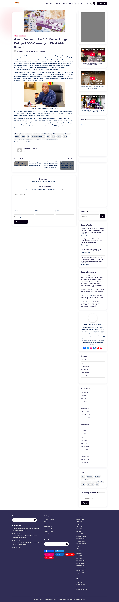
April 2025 (84, 440)
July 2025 (83, 430)
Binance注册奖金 (85, 276)
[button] (102, 3)
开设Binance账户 (85, 289)
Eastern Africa (85, 369)
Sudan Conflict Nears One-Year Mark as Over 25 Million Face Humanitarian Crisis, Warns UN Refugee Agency (92, 230)
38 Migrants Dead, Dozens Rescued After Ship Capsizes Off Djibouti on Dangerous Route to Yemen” (92, 240)
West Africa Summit (19, 139)
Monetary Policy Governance (38, 136)
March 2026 (84, 405)
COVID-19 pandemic (46, 133)
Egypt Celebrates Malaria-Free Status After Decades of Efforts (91, 250)
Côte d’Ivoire (36, 133)
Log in (80, 582)
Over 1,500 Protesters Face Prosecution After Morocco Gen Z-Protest (92, 291)
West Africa (22, 35)
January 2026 (85, 411)
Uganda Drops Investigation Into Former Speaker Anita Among (25, 536)
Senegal (65, 136)
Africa (21, 133)
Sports (83, 484)
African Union (90, 476)
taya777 (83, 301)
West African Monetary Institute (50, 139)
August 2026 (84, 392)
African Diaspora (85, 360)
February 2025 (85, 446)
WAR (97, 484)
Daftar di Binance (86, 295)
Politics (59, 136)
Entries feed (81, 584)
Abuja (16, 133)
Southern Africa (85, 376)
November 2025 (85, 418)
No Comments (41, 51)
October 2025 (85, 421)
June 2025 (84, 434)
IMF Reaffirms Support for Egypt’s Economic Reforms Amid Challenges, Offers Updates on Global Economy (92, 259)
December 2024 (85, 453)
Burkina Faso (28, 133)
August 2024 (84, 462)
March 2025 (84, 443)
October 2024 (85, 459)
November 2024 (85, 456)
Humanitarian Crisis (86, 481)
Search (83, 212)
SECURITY (100, 481)
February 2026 (85, 408)
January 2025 (85, 450)
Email (37, 210)
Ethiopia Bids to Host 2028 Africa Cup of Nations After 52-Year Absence (27, 543)
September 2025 (85, 424)
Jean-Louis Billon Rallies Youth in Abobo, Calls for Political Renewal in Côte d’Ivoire (92, 297)
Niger (48, 136)
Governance (91, 479)
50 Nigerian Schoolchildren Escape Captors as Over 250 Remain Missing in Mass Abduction (92, 277)
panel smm (84, 281)
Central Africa (85, 366)
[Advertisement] (93, 175)
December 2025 (85, 414)
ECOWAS (17, 136)
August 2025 (84, 427)
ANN (16, 35)
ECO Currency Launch (58, 133)
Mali (28, 136)
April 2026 (84, 402)
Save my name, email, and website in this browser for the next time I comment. (36, 217)
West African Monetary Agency (33, 139)
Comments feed (82, 587)
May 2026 (83, 398)
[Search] (102, 216)
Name (16, 210)
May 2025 (83, 437)
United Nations (90, 484)
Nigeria (53, 136)
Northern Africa (85, 372)
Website (57, 210)
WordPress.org (82, 589)
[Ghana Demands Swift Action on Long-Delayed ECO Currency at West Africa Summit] (44, 21)
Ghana (23, 136)
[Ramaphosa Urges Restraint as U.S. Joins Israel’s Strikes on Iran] (21, 163)
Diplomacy (97, 476)
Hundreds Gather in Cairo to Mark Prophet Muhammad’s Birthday (26, 529)
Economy (67, 133)
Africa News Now (31, 149)
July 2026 (83, 395)
